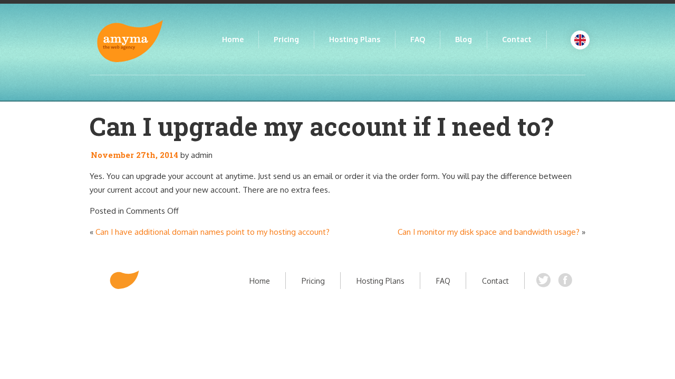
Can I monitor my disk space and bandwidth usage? (489, 232)
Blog (463, 39)
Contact (517, 39)
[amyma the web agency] (124, 280)
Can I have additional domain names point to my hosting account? (212, 232)
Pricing (286, 39)
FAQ (417, 39)
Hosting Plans (354, 39)
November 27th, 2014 (134, 154)
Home (233, 39)
